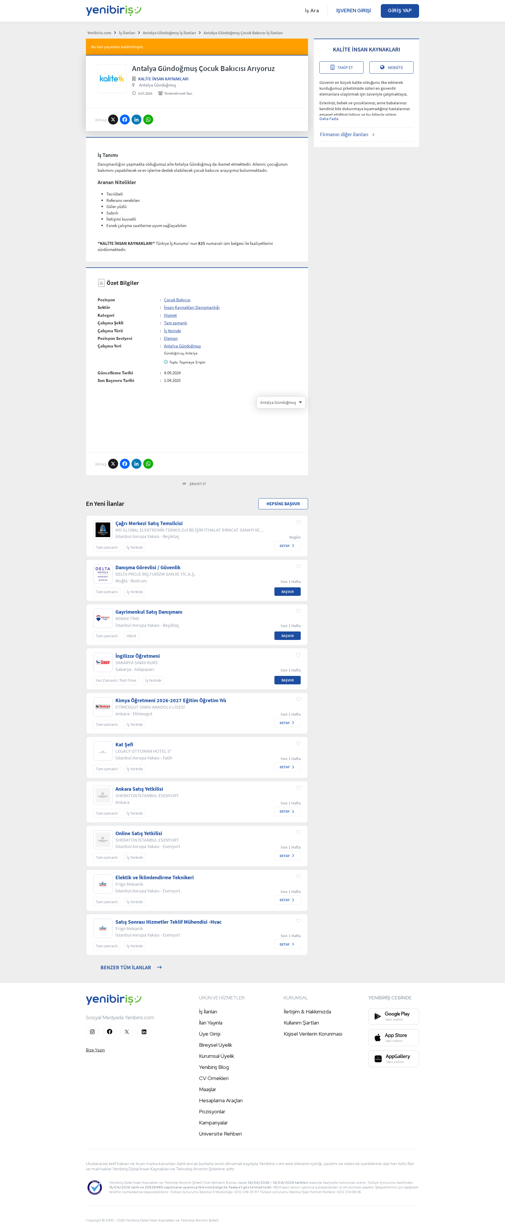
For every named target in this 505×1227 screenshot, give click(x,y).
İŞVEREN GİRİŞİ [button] (353, 11)
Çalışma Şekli (110, 323)
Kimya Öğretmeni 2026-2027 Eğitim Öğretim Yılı (170, 700)
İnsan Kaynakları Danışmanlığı (192, 307)
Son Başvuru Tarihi (116, 380)
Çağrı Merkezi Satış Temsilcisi (149, 523)
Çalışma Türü (110, 330)
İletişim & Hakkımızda (307, 1011)
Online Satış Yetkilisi (138, 833)
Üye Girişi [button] (209, 1033)
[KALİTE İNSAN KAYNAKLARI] (112, 78)
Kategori (106, 315)
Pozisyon (106, 299)
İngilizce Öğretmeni (137, 656)
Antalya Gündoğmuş (157, 85)
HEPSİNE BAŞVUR (283, 503)
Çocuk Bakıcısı (177, 299)
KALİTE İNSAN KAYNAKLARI (163, 79)
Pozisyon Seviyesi (115, 338)
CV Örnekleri (214, 1078)
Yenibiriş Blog (214, 1067)
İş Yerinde (172, 330)
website (395, 67)
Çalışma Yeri (109, 346)
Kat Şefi (124, 744)
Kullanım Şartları (301, 1022)
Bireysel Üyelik (215, 1044)
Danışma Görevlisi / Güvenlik (148, 567)
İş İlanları (208, 1011)
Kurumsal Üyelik (216, 1056)
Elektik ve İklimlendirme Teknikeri (154, 877)
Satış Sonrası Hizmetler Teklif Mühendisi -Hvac (168, 922)
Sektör (104, 307)
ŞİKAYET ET (197, 484)
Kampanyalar (213, 1122)
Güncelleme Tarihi (115, 372)
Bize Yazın (95, 1050)
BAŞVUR (287, 591)
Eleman (171, 338)
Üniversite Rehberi (220, 1133)
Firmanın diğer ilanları (344, 134)
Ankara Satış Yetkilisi (139, 789)
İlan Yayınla (210, 1022)
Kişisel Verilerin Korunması (313, 1033)
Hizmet (170, 315)
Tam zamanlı (175, 323)
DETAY (285, 546)
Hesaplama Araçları (221, 1100)
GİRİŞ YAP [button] (400, 11)
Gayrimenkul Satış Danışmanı (148, 612)
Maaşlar (207, 1089)
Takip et (345, 67)
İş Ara (312, 11)
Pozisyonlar (212, 1111)
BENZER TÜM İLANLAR (126, 967)
